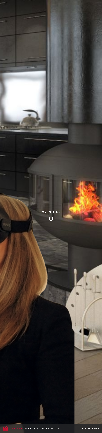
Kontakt (57, 428)
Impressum (95, 428)
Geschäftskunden (47, 428)
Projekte (36, 428)
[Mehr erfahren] (51, 219)
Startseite (5, 428)
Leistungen (28, 428)
